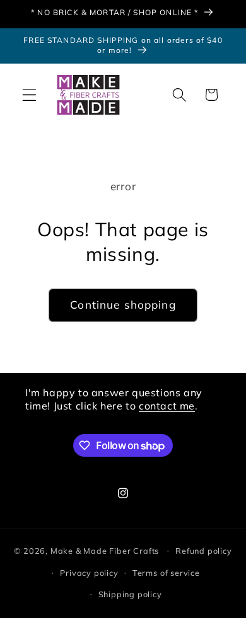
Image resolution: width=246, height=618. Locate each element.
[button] (29, 95)
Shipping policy (130, 594)
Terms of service (166, 573)
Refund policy (203, 551)
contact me (167, 405)
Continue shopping (123, 304)
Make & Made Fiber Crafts (104, 550)
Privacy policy (89, 573)
